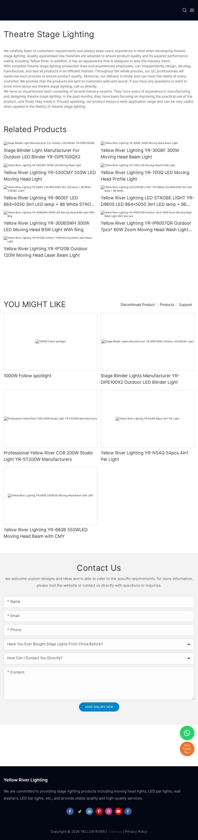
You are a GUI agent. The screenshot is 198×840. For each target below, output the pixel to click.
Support (185, 304)
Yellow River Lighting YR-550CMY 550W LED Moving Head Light (50, 175)
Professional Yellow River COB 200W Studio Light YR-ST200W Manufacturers (48, 456)
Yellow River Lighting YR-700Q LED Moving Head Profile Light (145, 175)
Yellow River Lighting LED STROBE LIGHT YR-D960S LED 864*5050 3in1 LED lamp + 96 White (147, 201)
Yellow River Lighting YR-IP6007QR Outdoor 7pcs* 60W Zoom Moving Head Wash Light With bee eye (146, 227)
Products (167, 304)
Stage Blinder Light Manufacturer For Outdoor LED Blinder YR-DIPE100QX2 (42, 153)
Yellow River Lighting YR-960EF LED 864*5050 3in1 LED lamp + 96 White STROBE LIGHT (50, 201)
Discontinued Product (138, 304)
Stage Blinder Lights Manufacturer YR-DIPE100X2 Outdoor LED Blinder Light (140, 379)
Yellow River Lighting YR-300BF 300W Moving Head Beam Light (140, 153)
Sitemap (115, 831)
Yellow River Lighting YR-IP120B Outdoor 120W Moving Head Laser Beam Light (46, 252)
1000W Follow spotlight (27, 375)
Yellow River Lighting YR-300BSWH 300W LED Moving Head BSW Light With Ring (46, 226)
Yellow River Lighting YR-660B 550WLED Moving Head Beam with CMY (46, 533)
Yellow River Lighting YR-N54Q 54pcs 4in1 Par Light (144, 456)
